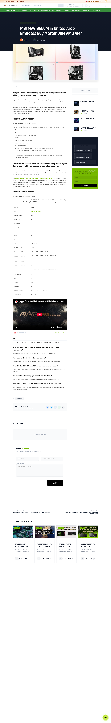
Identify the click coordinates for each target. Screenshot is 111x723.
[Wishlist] (100, 5)
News (19, 86)
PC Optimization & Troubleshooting (80, 162)
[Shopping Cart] (105, 5)
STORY (23, 558)
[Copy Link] (63, 407)
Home (14, 86)
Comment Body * (21, 463)
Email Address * (45, 455)
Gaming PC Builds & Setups (83, 154)
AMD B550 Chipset (36, 211)
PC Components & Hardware (28, 23)
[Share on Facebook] (47, 407)
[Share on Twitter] (51, 407)
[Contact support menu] (105, 717)
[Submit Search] (60, 5)
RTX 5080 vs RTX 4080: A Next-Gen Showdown (65, 546)
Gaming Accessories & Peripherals (82, 146)
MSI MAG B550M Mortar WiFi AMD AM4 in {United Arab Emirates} (33, 178)
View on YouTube (60, 332)
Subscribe (84, 185)
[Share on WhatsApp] (59, 407)
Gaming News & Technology (83, 150)
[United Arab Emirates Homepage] (10, 5)
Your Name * (20, 455)
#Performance (19, 398)
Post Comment (55, 483)
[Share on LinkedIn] (55, 407)
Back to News (26, 19)
